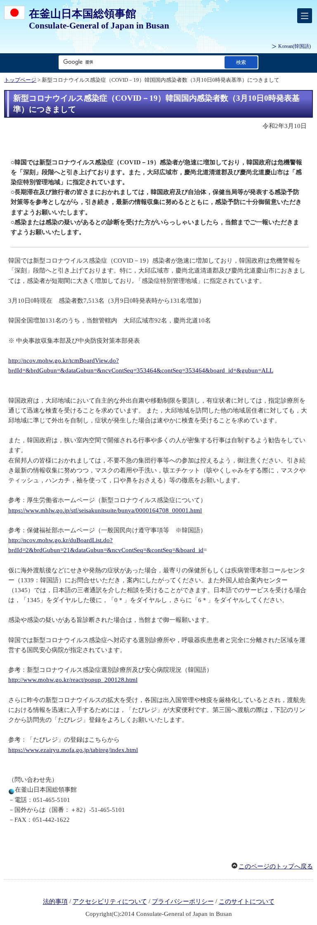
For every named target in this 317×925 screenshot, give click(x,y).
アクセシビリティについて (110, 902)
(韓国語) (294, 46)
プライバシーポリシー (183, 902)
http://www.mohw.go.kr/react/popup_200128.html (72, 679)
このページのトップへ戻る (276, 866)
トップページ (20, 80)
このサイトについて (246, 902)
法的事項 (55, 902)
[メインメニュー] (304, 15)
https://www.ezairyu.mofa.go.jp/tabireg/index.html (73, 750)
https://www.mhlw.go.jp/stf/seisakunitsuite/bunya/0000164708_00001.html (105, 510)
